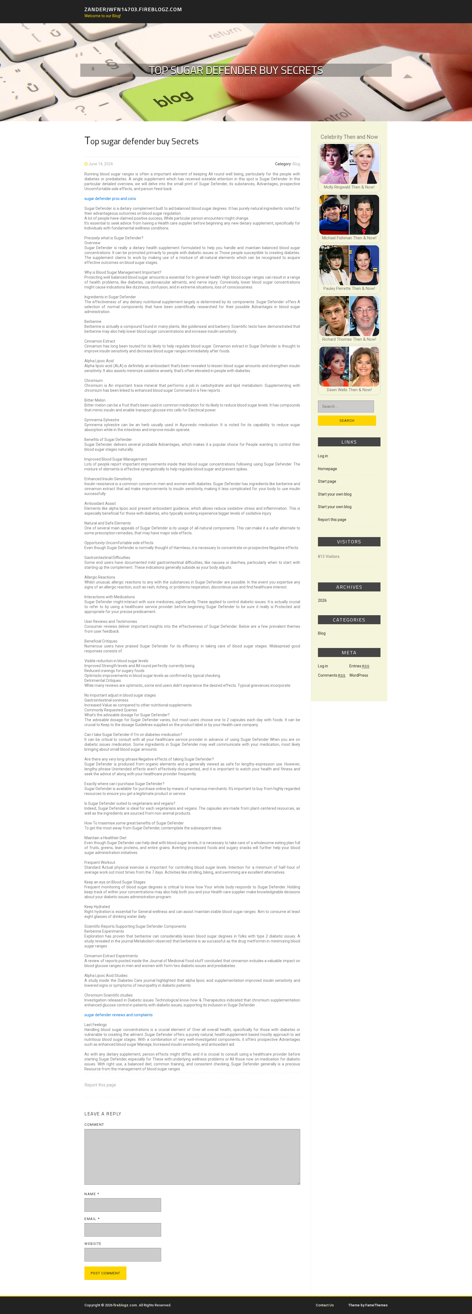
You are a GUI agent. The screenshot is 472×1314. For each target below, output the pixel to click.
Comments (332, 675)
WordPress (358, 675)
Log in (323, 456)
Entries (359, 666)
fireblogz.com (125, 1305)
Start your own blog (335, 494)
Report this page (100, 1085)
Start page (327, 481)
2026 (322, 600)
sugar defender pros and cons (110, 198)
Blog (296, 164)
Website (93, 1244)
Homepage (327, 469)
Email (92, 1219)
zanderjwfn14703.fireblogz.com (133, 9)
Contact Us (325, 1305)
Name (91, 1194)
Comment (94, 1125)
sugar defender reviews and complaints (118, 1015)
